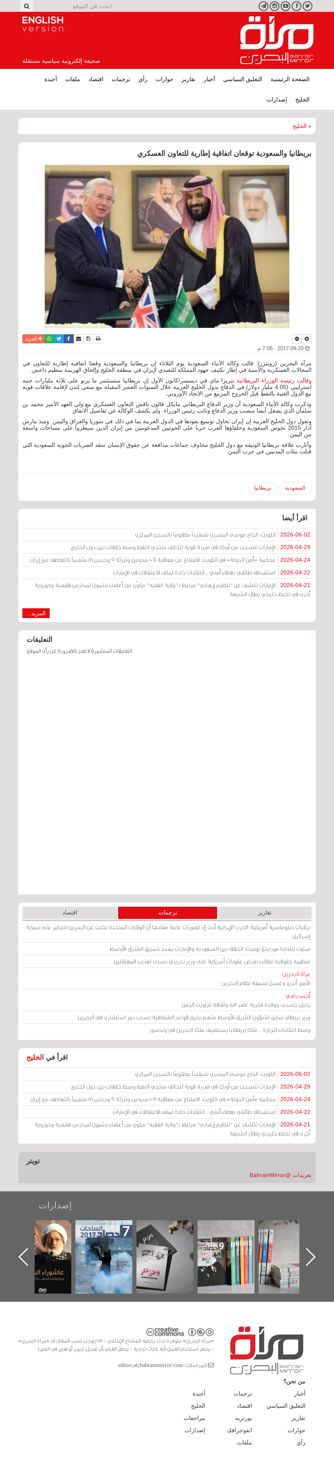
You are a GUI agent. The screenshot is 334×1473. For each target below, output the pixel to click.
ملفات (72, 79)
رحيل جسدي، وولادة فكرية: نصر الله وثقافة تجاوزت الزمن (246, 1000)
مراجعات (194, 1418)
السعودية (295, 488)
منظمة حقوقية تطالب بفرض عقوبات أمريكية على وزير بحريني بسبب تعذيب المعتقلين (212, 961)
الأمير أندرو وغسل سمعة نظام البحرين (266, 978)
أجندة (50, 79)
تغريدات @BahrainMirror (281, 1175)
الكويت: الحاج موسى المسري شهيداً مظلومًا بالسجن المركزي (222, 534)
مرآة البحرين (277, 40)
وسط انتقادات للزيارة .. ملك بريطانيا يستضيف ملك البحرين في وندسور (229, 1029)
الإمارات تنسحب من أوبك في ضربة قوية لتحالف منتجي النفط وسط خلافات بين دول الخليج (190, 547)
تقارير (189, 79)
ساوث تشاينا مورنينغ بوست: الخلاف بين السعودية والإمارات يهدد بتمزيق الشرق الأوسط (210, 948)
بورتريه (243, 1418)
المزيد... (36, 613)
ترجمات (121, 79)
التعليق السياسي (242, 79)
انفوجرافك (239, 1430)
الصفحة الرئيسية (290, 79)
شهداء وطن (51, 1229)
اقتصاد (95, 79)
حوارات (165, 79)
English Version (42, 24)
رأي (142, 79)
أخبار (209, 79)
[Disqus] (167, 778)
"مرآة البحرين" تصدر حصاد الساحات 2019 (295, 1239)
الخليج (302, 99)
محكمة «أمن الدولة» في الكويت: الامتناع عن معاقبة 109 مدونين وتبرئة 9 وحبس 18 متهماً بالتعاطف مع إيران (170, 559)
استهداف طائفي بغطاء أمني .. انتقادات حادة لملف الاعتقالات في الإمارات (211, 572)
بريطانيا (262, 488)
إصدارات (276, 99)
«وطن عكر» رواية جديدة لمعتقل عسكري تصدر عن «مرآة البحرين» (234, 1244)
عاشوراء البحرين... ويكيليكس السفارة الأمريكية (112, 1239)
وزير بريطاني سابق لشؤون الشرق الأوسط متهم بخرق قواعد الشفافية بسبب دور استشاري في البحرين (194, 1017)
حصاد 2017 (173, 1229)
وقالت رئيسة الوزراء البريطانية (273, 380)
